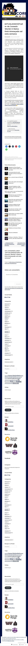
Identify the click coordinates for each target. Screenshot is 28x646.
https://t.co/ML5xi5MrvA (12, 126)
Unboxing (7, 353)
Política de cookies (10, 640)
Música (6, 336)
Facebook (7, 458)
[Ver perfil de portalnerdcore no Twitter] (6, 297)
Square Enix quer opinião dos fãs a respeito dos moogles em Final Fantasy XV (16, 201)
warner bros (10, 383)
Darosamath (7, 36)
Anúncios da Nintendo (13, 232)
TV (5, 347)
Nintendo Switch (15, 380)
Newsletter (8, 398)
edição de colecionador (9, 377)
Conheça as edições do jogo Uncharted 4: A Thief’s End (14, 205)
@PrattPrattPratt (16, 122)
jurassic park (12, 157)
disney (21, 375)
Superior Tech (7, 342)
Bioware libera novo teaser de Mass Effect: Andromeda (16, 214)
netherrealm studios (8, 380)
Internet (6, 331)
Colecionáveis (8, 311)
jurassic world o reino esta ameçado (15, 158)
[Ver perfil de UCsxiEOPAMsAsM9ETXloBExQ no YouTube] (9, 297)
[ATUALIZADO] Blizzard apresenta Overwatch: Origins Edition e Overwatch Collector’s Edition (15, 219)
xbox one (16, 383)
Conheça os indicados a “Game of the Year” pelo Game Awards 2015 (15, 237)
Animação (7, 303)
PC (5, 325)
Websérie (7, 332)
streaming (7, 340)
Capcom (6, 375)
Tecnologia (7, 345)
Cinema (16, 156)
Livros (6, 334)
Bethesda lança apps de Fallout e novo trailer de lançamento (15, 195)
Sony (14, 382)
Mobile (6, 321)
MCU (16, 378)
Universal (11, 159)
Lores (6, 319)
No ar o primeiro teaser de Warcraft (16, 177)
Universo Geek (8, 355)
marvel (14, 377)
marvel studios (11, 378)
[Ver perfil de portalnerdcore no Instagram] (8, 297)
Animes (6, 305)
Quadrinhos (7, 338)
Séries (6, 350)
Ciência (6, 307)
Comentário (18, 284)
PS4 (11, 382)
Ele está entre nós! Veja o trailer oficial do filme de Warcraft (15, 209)
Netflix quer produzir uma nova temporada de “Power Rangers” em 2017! (14, 192)
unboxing (6, 383)
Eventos (6, 314)
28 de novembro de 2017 (14, 36)
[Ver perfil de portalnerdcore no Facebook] (5, 297)
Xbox (6, 328)
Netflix (19, 378)
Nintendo (7, 323)
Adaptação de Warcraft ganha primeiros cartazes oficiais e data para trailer (15, 169)
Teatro (6, 344)
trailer (19, 381)
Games (6, 316)
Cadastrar (8, 410)
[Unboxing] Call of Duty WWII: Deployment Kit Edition (9, 244)
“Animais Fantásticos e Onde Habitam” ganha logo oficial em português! (15, 188)
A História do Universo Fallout (15, 228)
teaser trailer (7, 159)
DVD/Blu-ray (7, 313)
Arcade (6, 318)
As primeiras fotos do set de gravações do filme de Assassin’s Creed (15, 173)
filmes (6, 349)
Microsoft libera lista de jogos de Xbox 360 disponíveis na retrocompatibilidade (15, 224)
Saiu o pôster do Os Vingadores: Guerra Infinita (21, 244)
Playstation (7, 327)
